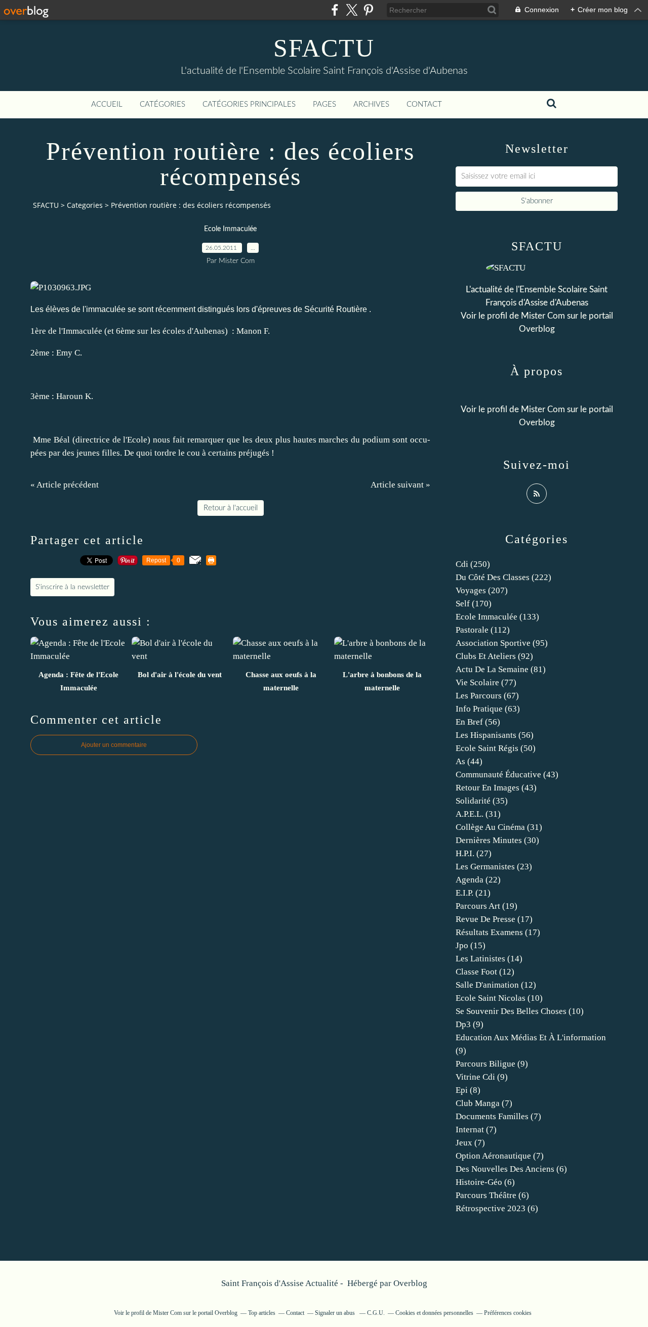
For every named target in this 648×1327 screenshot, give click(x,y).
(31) (478, 814)
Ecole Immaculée (230, 229)
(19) (486, 906)
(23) (494, 866)
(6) (511, 1169)
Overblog (410, 1283)
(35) (482, 801)
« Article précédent (64, 485)
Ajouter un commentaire (114, 744)
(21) (473, 893)
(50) (496, 748)
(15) (470, 945)
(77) (486, 682)
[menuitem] (107, 104)
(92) (494, 656)
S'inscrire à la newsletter (72, 587)
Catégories (162, 104)
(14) (489, 958)
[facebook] (335, 10)
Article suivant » (400, 485)
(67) (487, 695)
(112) (483, 630)
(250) (473, 564)
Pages (324, 104)
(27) (474, 853)
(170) (474, 603)
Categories (85, 205)
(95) (502, 643)
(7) (484, 1103)
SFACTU (324, 48)
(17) (494, 919)
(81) (501, 669)
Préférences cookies (508, 1312)
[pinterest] (368, 10)
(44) (469, 761)
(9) (469, 1024)
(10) (499, 998)
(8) (468, 1090)
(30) (497, 840)
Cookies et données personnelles (434, 1312)
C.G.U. (376, 1312)
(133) (497, 617)
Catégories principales (249, 104)
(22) (478, 879)
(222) (503, 577)
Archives (371, 104)
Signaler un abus (335, 1312)
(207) (482, 590)
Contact (424, 104)
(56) (478, 722)
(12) (485, 972)
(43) (507, 774)
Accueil (107, 104)
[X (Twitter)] (351, 10)
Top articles (261, 1312)
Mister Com (543, 316)
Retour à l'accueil (231, 508)
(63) (488, 709)
